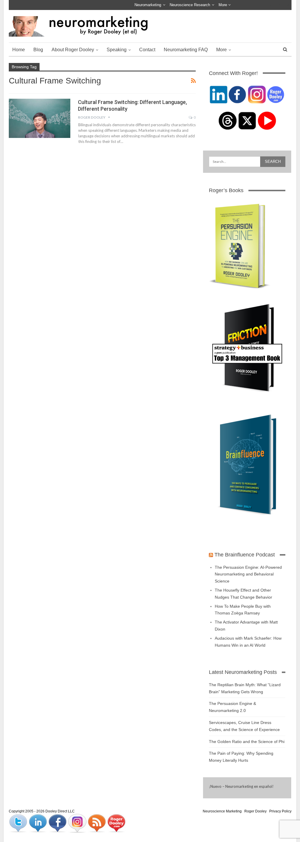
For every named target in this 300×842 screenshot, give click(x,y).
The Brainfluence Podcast (244, 555)
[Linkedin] (38, 823)
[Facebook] (58, 823)
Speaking (117, 49)
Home (18, 49)
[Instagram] (77, 823)
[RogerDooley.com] (116, 823)
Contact (147, 49)
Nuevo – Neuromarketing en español (241, 786)
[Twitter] (18, 823)
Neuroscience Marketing (222, 811)
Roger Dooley (255, 811)
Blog (38, 49)
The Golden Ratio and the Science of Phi (246, 741)
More (223, 5)
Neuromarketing (147, 5)
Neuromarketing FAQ (186, 49)
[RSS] (97, 823)
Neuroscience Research (190, 5)
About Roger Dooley (73, 49)
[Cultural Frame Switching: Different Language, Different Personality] (39, 118)
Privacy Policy (280, 811)
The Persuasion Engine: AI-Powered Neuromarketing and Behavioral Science (248, 574)
